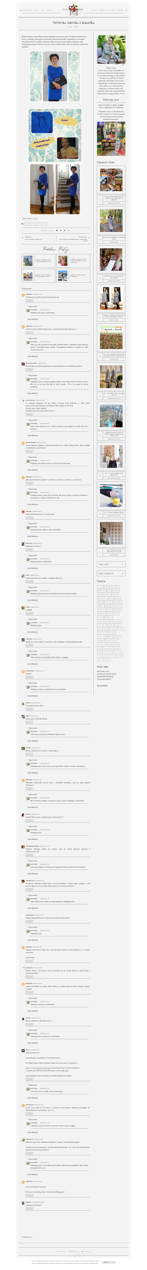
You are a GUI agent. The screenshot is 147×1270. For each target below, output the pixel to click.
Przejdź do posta (114, 203)
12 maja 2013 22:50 (44, 460)
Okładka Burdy (104, 679)
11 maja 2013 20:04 (44, 341)
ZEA (105, 625)
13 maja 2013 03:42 (37, 947)
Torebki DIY (101, 606)
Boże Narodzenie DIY (103, 621)
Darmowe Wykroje (116, 621)
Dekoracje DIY (101, 590)
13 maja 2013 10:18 (37, 983)
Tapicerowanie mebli (113, 644)
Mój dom (94, 10)
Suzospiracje (30, 1105)
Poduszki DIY (117, 609)
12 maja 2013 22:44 (39, 915)
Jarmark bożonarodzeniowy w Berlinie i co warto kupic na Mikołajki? (114, 198)
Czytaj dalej (114, 242)
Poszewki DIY (101, 613)
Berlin (110, 636)
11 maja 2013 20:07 (44, 378)
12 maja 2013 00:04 (36, 703)
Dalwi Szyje (33, 310)
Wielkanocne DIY (108, 648)
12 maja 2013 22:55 (44, 527)
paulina (28, 1018)
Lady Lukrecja (30, 400)
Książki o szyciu (118, 652)
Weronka (28, 511)
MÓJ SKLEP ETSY (104, 10)
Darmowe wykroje (105, 677)
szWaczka (28, 1202)
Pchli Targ (119, 655)
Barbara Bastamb (31, 442)
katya (27, 575)
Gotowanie (101, 640)
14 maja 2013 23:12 (39, 1105)
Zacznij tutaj (27, 10)
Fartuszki (100, 617)
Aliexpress (119, 10)
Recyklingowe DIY (102, 598)
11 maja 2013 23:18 (39, 671)
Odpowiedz (29, 300)
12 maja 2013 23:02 (44, 864)
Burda (26, 224)
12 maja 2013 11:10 (35, 748)
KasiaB (28, 814)
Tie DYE (99, 648)
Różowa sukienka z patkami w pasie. (34, 239)
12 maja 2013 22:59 (44, 731)
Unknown (29, 294)
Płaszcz (110, 609)
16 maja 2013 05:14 (37, 1181)
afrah (28, 607)
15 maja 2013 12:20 (38, 1139)
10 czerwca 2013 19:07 (38, 1202)
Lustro (105, 655)
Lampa (99, 655)
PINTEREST (87, 1251)
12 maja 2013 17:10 (44, 846)
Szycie (36, 10)
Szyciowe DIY (107, 594)
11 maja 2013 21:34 (34, 575)
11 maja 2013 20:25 (37, 477)
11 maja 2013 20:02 (42, 363)
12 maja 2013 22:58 (44, 686)
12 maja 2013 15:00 (34, 814)
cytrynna (29, 639)
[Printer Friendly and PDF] (30, 219)
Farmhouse (116, 590)
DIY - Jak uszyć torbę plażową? (114, 512)
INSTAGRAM (75, 1251)
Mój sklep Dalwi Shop (106, 674)
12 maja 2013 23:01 (44, 798)
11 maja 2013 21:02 (37, 543)
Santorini (109, 613)
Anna (27, 716)
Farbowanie (117, 636)
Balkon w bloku (102, 636)
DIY (43, 10)
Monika (28, 748)
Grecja (116, 613)
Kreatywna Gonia (31, 363)
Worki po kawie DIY (116, 606)
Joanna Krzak (30, 671)
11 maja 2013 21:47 (34, 607)
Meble (107, 606)
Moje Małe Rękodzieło (32, 846)
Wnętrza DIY (108, 602)
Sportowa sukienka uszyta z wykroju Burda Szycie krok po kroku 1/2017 (114, 434)
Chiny (99, 629)
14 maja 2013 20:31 (34, 1050)
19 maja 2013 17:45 (44, 1123)
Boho (113, 10)
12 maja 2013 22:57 (44, 590)
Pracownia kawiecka (111, 640)
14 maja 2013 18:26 (35, 1018)
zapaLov (28, 703)
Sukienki (32, 224)
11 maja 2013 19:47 (44, 310)
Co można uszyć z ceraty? (117, 629)
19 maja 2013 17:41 (44, 1033)
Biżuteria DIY (108, 617)
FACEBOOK (62, 1251)
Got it (113, 1262)
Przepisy (111, 625)
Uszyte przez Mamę (41, 224)
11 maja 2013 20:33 (36, 511)
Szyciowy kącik (102, 644)
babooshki (29, 543)
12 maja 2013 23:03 (44, 898)
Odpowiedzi (32, 306)
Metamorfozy (117, 602)
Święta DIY (117, 625)
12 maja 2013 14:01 (37, 779)
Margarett (29, 967)
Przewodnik (112, 632)
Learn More (106, 1262)
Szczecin (115, 594)
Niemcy (100, 625)
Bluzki (99, 594)
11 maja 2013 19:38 (37, 294)
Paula (27, 1050)
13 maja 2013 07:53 (38, 967)
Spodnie (100, 659)
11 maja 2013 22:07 (37, 639)
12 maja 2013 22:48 (44, 423)
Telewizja (107, 659)
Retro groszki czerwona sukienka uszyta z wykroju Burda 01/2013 (73, 240)
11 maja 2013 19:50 (37, 326)
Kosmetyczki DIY (102, 632)
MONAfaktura (30, 880)
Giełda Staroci (107, 652)
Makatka (112, 655)
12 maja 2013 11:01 (34, 716)
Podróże (49, 10)
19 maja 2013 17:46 (44, 1162)
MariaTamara (30, 915)
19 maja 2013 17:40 (44, 1001)
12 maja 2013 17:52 (39, 880)
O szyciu (100, 586)
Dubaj (99, 652)
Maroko (105, 629)
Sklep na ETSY (103, 671)
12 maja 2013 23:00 (44, 763)
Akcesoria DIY (101, 609)
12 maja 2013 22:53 (44, 492)
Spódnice (100, 602)
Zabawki (117, 648)
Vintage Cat (29, 1139)
